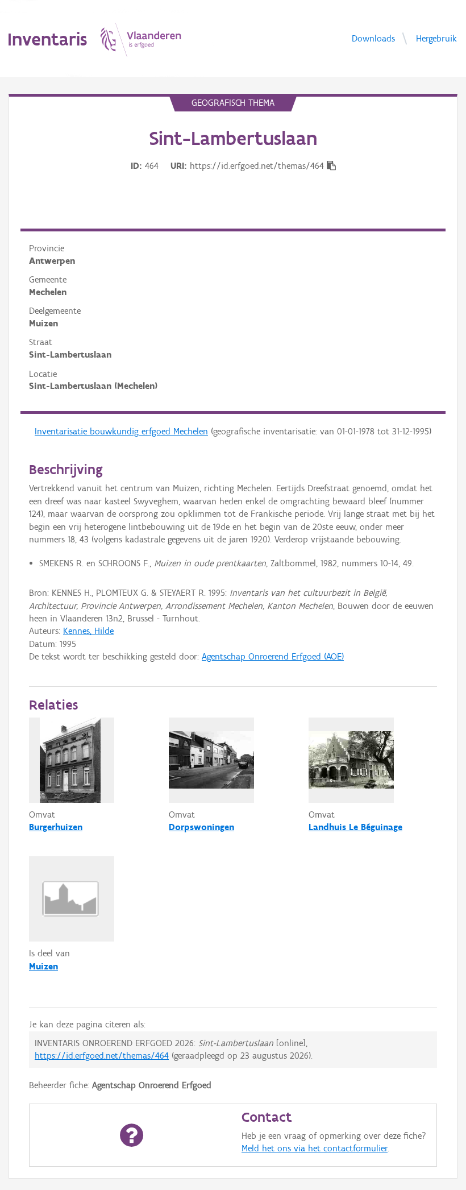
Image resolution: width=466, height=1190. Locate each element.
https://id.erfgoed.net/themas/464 (102, 1055)
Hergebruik (436, 37)
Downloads (373, 37)
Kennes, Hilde (88, 630)
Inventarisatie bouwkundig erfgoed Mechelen (121, 431)
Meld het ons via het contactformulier (315, 1148)
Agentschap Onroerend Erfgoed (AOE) (273, 656)
